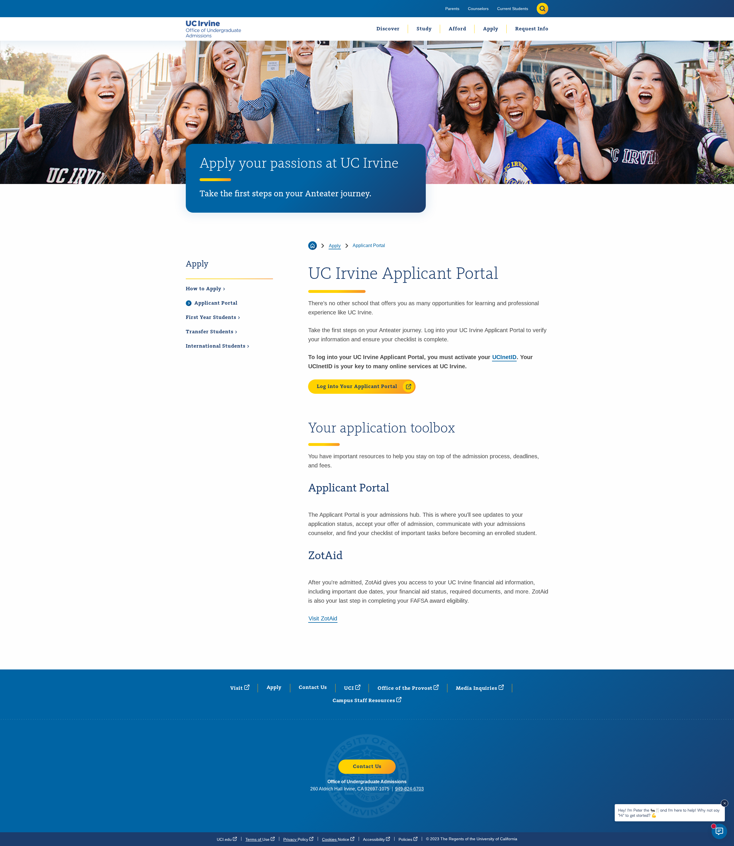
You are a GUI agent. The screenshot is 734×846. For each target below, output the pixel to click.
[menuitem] (452, 9)
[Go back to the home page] (312, 245)
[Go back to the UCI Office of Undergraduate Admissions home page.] (216, 29)
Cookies (336, 839)
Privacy (296, 839)
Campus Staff (365, 700)
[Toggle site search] (542, 8)
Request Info (531, 29)
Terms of (258, 839)
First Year (212, 317)
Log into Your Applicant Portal (357, 386)
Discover (388, 29)
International (216, 346)
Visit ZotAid (323, 618)
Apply (490, 29)
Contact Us (313, 687)
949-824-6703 (409, 788)
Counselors (478, 9)
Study (424, 29)
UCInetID (504, 357)
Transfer (210, 331)
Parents (452, 9)
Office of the (406, 688)
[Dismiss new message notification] (724, 803)
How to (204, 288)
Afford (457, 29)
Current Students (512, 9)
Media (477, 688)
